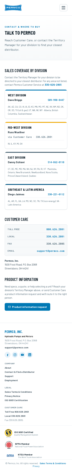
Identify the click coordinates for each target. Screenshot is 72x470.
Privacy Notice (12, 396)
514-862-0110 (56, 162)
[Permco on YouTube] (22, 355)
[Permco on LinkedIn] (29, 355)
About (8, 367)
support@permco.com (50, 250)
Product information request (29, 306)
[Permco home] (13, 8)
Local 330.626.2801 (15, 415)
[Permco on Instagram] (15, 355)
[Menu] (63, 7)
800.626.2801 (55, 229)
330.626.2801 (55, 236)
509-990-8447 (56, 100)
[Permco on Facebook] (7, 355)
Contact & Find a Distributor (19, 371)
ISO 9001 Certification (16, 400)
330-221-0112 (56, 194)
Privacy (36, 466)
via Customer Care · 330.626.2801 (30, 137)
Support (9, 376)
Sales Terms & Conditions (18, 391)
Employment (11, 380)
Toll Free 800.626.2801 (17, 411)
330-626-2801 (53, 84)
